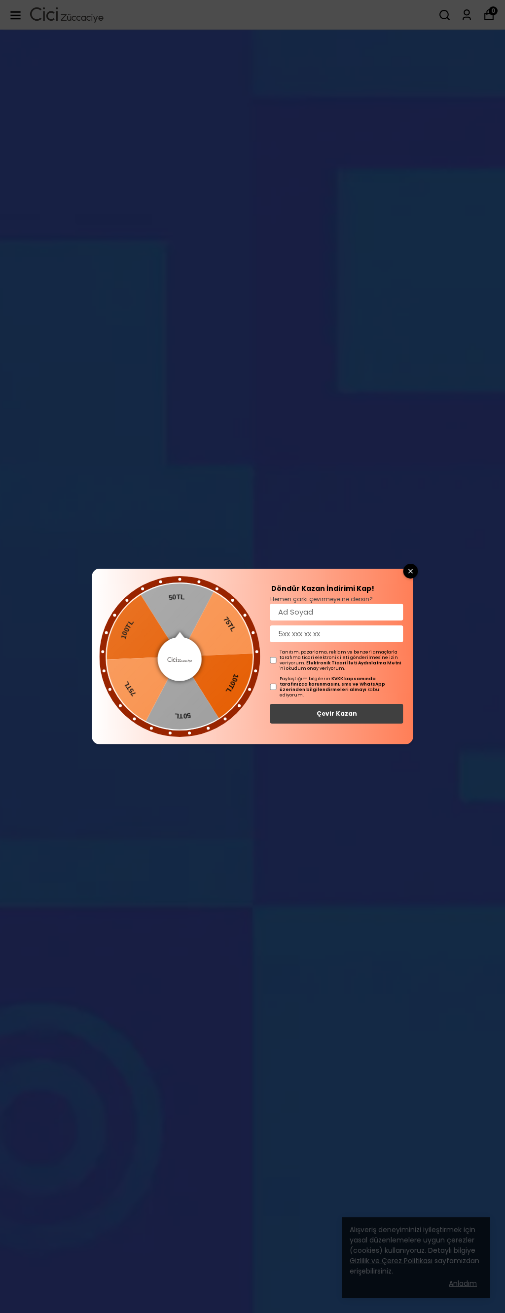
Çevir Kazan (337, 713)
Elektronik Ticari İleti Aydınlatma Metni (353, 663)
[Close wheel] (410, 571)
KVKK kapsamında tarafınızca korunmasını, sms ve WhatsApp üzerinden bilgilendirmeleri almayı (332, 684)
